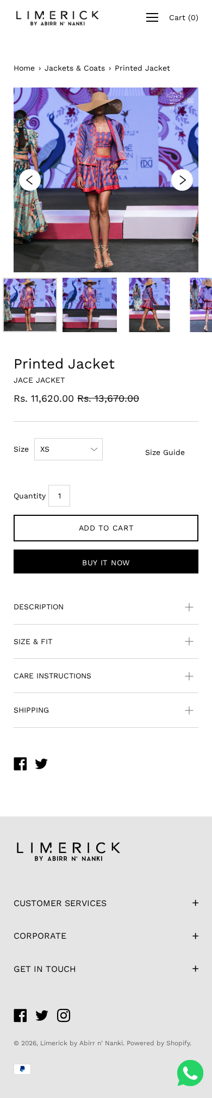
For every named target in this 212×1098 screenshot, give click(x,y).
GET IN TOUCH (45, 969)
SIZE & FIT (33, 641)
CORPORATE (40, 936)
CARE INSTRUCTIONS (52, 675)
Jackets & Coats (75, 68)
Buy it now (106, 562)
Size (21, 449)
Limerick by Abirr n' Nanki (81, 1043)
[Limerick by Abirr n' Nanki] (20, 765)
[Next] (182, 180)
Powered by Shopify (158, 1043)
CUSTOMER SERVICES (60, 903)
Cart (183, 17)
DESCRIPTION (39, 606)
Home (24, 68)
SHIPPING (31, 710)
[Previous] (30, 180)
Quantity (30, 495)
